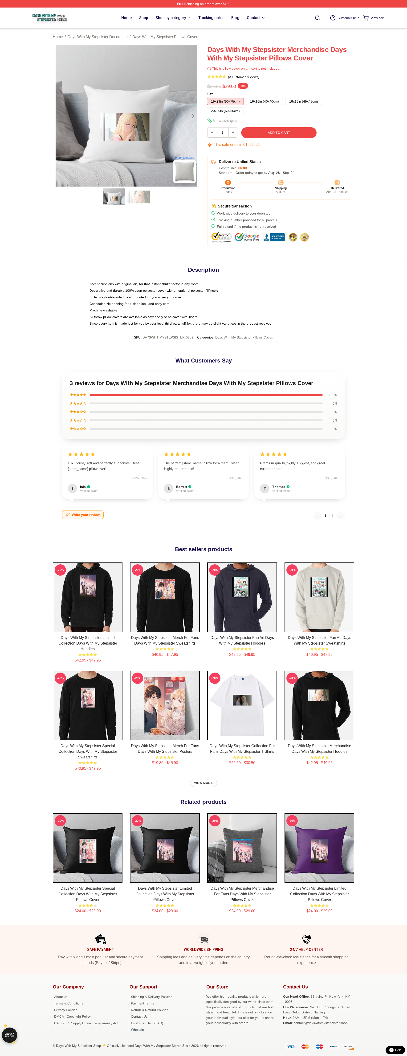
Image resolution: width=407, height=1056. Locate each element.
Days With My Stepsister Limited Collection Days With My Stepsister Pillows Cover (165, 894)
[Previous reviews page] (317, 515)
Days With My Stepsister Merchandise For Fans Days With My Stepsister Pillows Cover (242, 894)
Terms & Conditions (68, 1003)
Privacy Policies (65, 1010)
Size (210, 94)
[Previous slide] (60, 116)
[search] (317, 18)
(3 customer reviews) (243, 77)
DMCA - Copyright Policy (72, 1016)
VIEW (88, 627)
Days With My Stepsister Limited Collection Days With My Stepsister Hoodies (87, 643)
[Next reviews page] (340, 515)
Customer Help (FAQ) (147, 1023)
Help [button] (398, 1050)
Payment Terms (142, 1003)
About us (60, 997)
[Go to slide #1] (114, 196)
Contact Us (139, 1016)
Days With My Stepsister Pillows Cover (164, 37)
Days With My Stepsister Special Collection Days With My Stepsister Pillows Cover (87, 894)
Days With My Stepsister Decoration (98, 37)
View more (203, 783)
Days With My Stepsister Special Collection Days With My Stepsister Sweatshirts (87, 751)
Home (58, 37)
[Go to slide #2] (138, 196)
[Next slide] (192, 116)
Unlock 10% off (9, 1035)
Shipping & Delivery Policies (151, 997)
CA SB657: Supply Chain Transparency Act (86, 1023)
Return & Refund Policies (149, 1010)
